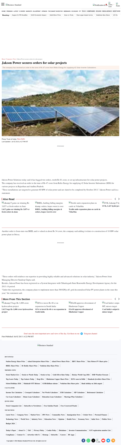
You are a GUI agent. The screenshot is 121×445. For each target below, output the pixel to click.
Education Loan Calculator (52, 397)
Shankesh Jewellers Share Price (99, 379)
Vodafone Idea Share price (69, 383)
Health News (71, 419)
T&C (29, 430)
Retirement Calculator (95, 392)
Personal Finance (101, 414)
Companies (91, 11)
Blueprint (37, 11)
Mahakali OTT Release (32, 383)
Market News (35, 414)
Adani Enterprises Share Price (38, 361)
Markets (29, 11)
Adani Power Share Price (61, 361)
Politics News (106, 419)
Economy (74, 11)
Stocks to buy (45, 374)
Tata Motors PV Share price (97, 361)
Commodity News (58, 414)
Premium (9, 11)
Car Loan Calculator (13, 397)
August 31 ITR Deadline (20, 15)
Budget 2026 (10, 423)
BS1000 (98, 11)
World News (25, 419)
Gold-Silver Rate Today (61, 374)
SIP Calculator (79, 392)
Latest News (10, 414)
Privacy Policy (39, 430)
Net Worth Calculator (50, 392)
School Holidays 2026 (13, 383)
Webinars (67, 11)
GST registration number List (100, 430)
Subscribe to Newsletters (32, 406)
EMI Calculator (65, 392)
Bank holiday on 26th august (92, 383)
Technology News (12, 419)
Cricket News (87, 414)
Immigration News (73, 414)
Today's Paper (11, 430)
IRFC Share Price (78, 361)
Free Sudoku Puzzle (51, 406)
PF (80, 11)
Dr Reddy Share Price (29, 365)
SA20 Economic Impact (38, 15)
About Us (21, 430)
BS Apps (71, 434)
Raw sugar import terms (85, 15)
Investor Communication (78, 430)
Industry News (37, 419)
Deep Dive (116, 11)
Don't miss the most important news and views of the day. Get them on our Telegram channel (60, 333)
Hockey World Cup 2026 (81, 374)
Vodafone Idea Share (103, 15)
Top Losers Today (12, 379)
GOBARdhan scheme (50, 383)
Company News (22, 414)
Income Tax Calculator (14, 392)
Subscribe (54, 434)
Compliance (10, 434)
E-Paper (22, 11)
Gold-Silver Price (55, 15)
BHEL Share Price (12, 365)
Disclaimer (62, 430)
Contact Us (21, 434)
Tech (84, 11)
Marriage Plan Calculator (73, 397)
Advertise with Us (33, 434)
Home (4, 11)
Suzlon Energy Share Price (15, 361)
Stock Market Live (12, 374)
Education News (50, 419)
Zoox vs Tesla (68, 15)
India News (95, 419)
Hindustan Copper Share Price (57, 379)
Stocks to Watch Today (30, 374)
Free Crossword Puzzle (69, 406)
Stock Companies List (14, 406)
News (14, 59)
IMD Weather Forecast (100, 374)
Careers (63, 434)
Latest (15, 11)
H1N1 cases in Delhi (78, 379)
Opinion (44, 11)
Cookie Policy (51, 430)
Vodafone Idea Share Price (49, 365)
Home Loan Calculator (31, 397)
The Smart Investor (55, 11)
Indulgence (107, 11)
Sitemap (45, 434)
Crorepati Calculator (32, 392)
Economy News (83, 419)
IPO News (46, 414)
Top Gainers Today (27, 379)
